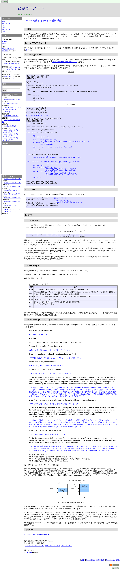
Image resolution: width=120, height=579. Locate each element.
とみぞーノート (31, 8)
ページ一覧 (6, 29)
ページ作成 (6, 23)
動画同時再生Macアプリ (12, 99)
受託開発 (5, 51)
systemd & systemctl (11, 116)
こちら (28, 50)
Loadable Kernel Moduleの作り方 (64, 62)
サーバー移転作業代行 (11, 63)
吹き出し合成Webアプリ (12, 179)
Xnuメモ (5, 43)
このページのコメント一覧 (34, 546)
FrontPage (7, 112)
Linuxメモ (5, 41)
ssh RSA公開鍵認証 (11, 103)
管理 (3, 31)
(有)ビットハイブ (8, 49)
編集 (3, 21)
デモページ (7, 76)
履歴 (3, 27)
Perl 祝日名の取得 (10, 126)
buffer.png (28, 552)
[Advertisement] (12, 159)
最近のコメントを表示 (52, 546)
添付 (3, 25)
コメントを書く (66, 546)
